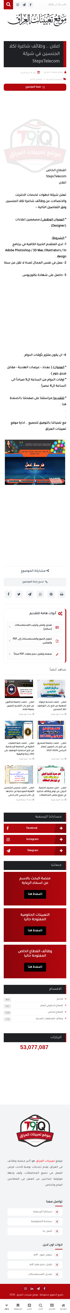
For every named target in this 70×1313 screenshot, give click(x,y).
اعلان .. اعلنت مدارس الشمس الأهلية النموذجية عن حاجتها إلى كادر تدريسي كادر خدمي (19, 792)
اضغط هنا (35, 894)
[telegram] (38, 1288)
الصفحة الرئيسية (54, 79)
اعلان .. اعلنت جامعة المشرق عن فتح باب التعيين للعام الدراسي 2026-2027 (51, 747)
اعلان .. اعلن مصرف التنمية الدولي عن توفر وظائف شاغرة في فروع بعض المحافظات (51, 792)
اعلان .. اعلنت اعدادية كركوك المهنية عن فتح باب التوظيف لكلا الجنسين (51, 706)
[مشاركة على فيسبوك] (8, 594)
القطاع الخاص (55, 1012)
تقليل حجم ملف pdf (41, 1264)
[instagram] (25, 1288)
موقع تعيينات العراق (27, 1295)
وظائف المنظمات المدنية (49, 1019)
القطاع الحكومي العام (52, 1005)
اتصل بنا (47, 1231)
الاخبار (60, 999)
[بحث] (8, 5)
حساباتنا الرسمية (42, 1211)
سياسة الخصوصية (41, 1221)
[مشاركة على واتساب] (40, 594)
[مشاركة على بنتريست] (51, 594)
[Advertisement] (35, 129)
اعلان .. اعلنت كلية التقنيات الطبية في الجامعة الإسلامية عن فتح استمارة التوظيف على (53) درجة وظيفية (19, 749)
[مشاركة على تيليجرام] (29, 594)
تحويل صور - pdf (43, 1255)
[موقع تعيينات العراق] (36, 21)
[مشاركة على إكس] (19, 594)
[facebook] (44, 1288)
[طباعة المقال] (61, 594)
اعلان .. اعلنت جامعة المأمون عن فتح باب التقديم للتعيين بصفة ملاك (19, 706)
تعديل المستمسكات (40, 1274)
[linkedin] (32, 1288)
